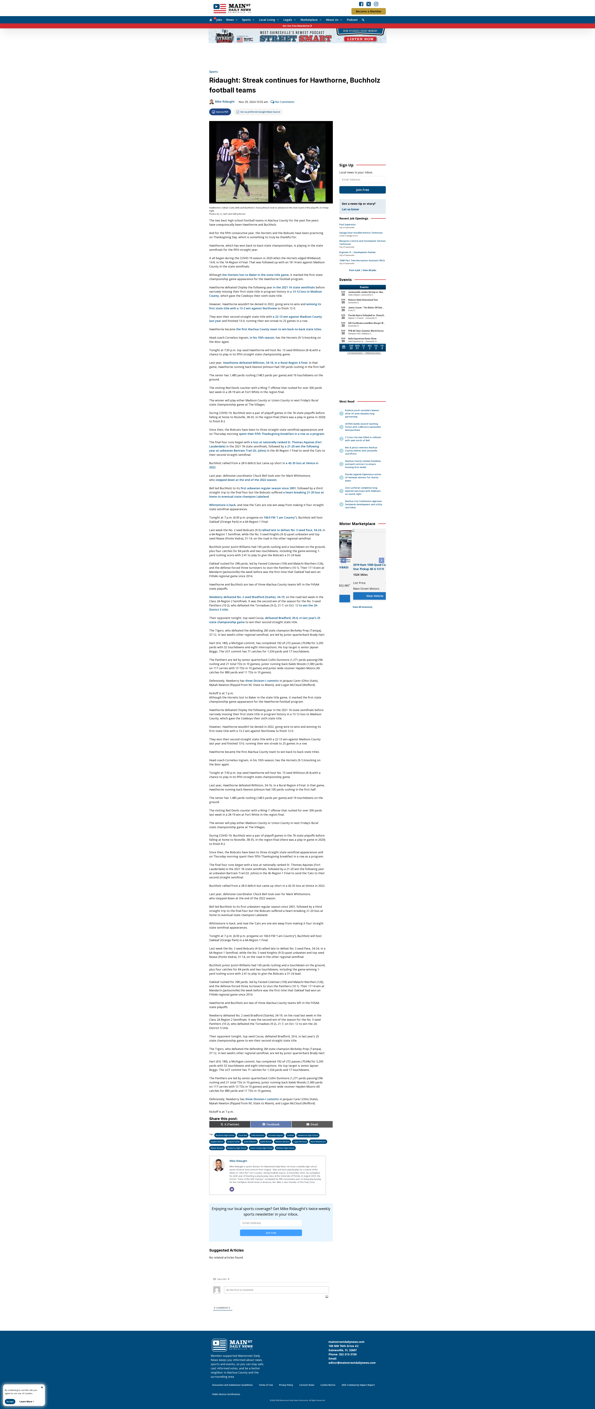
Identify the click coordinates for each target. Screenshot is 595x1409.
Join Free (271, 1233)
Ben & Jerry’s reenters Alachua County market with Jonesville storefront (361, 450)
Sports (246, 20)
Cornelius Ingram (275, 1135)
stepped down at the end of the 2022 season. (246, 480)
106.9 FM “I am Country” (280, 517)
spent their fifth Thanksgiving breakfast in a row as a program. (282, 434)
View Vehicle (362, 598)
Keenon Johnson (282, 1141)
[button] (343, 560)
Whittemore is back (222, 505)
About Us (332, 20)
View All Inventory (362, 607)
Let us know (350, 209)
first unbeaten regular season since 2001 (268, 488)
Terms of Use (266, 1385)
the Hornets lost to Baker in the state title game (255, 275)
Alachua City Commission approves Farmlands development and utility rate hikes (363, 504)
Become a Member (368, 11)
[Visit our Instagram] (376, 4)
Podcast (352, 20)
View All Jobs (369, 270)
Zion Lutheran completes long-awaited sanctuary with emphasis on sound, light (363, 491)
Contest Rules (306, 1385)
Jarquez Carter (233, 1141)
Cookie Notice (327, 1385)
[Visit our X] (368, 4)
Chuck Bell (242, 1135)
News (230, 20)
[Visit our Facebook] (361, 4)
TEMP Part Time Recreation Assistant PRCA (362, 260)
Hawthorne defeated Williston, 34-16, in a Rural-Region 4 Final (265, 362)
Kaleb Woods (265, 1141)
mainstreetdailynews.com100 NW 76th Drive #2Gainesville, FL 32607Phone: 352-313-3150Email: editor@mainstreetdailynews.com (352, 1352)
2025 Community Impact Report (358, 1385)
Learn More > (27, 1401)
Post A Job (354, 270)
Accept (10, 1401)
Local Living (267, 20)
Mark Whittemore (318, 1141)
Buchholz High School (225, 1135)
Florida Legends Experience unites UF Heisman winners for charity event (363, 477)
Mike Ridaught (225, 101)
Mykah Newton (217, 1148)
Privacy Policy (286, 1385)
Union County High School (261, 1148)
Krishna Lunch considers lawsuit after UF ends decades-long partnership (362, 413)
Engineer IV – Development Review (357, 252)
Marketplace (309, 20)
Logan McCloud (300, 1141)
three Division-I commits (262, 680)
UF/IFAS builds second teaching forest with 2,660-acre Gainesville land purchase (363, 427)
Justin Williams (250, 1141)
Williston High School (285, 1148)
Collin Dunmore (257, 1135)
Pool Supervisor (347, 224)
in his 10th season (262, 337)
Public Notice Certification (226, 1394)
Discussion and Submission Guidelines (232, 1385)
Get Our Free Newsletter (296, 25)
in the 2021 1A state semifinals (294, 287)
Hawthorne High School (308, 1135)
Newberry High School (236, 1148)
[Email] (231, 1189)
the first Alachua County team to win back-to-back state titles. (279, 329)
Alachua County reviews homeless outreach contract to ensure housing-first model (363, 464)
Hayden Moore (217, 1141)
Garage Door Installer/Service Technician (361, 232)
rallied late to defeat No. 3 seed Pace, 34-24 (291, 530)
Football (290, 1135)
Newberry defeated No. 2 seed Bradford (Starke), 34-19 (246, 597)
